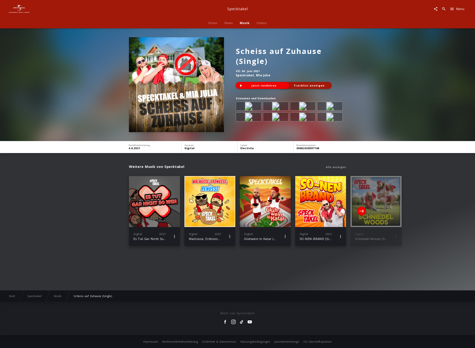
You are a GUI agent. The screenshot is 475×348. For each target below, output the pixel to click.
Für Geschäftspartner (317, 341)
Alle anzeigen (336, 167)
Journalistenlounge (286, 341)
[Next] (361, 211)
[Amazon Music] (276, 107)
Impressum (150, 341)
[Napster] (276, 117)
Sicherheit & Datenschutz (219, 341)
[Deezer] (330, 107)
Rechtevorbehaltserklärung (180, 341)
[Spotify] (303, 107)
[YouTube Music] (330, 117)
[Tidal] (303, 117)
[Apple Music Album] (249, 107)
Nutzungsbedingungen (255, 341)
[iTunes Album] (249, 117)
